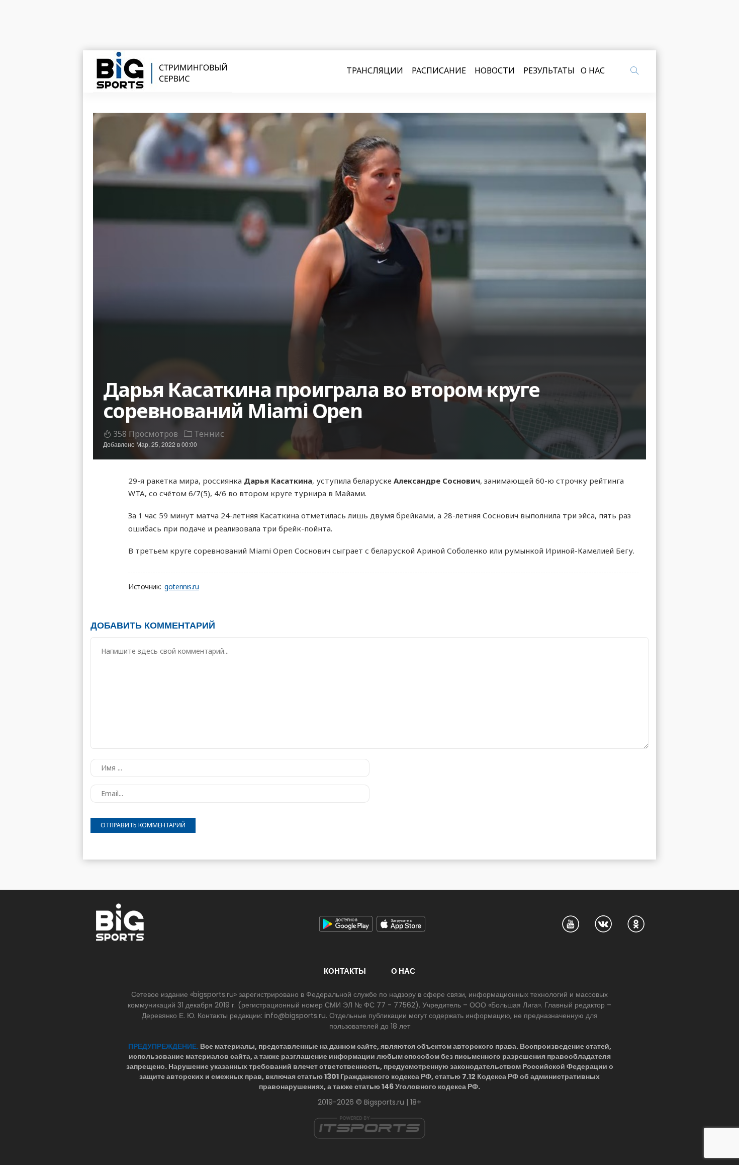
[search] (634, 70)
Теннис (209, 434)
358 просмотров (145, 434)
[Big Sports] (162, 71)
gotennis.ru (181, 586)
